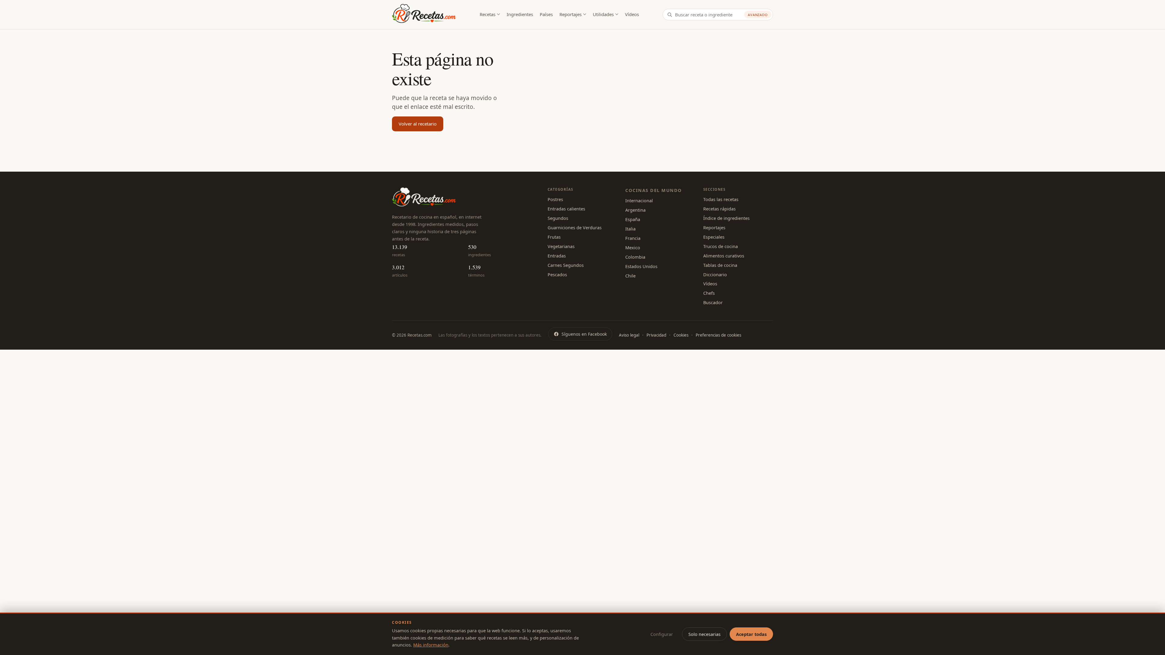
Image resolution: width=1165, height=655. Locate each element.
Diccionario (715, 274)
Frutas (554, 237)
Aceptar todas (751, 634)
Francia (632, 238)
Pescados (557, 274)
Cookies (681, 335)
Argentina (635, 210)
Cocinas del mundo (653, 190)
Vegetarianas (561, 246)
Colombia (635, 257)
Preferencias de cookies (718, 335)
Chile (630, 276)
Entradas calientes (566, 209)
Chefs (709, 293)
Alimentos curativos (723, 256)
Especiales (713, 237)
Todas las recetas (720, 199)
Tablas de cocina (720, 265)
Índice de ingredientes (726, 218)
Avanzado (758, 14)
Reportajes (570, 14)
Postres (555, 199)
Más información (430, 645)
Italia (630, 229)
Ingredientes (520, 14)
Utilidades (603, 14)
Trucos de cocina (720, 246)
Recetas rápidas (719, 209)
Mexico (632, 247)
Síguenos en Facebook (584, 334)
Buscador (713, 302)
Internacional (639, 200)
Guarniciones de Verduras (575, 227)
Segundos (558, 218)
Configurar (661, 634)
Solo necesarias (704, 634)
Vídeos (632, 14)
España (632, 219)
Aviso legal (629, 335)
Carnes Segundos (566, 265)
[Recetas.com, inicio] (424, 14)
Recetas (487, 14)
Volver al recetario (418, 124)
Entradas (557, 256)
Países (546, 14)
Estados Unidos (641, 266)
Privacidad (656, 335)
